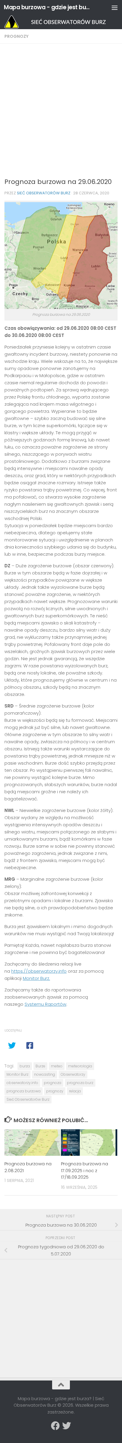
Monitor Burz (17, 1074)
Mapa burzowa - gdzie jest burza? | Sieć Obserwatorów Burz (48, 7)
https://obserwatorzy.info (39, 971)
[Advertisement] (61, 112)
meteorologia (80, 1066)
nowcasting (44, 1074)
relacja (75, 1091)
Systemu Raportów (45, 1004)
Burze (40, 1066)
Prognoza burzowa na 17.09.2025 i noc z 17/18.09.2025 (84, 1170)
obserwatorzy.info (22, 1082)
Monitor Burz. (36, 978)
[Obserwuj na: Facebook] (55, 1425)
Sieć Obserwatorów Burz (43, 193)
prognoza (52, 1082)
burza (25, 1066)
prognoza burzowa (24, 1091)
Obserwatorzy (73, 1074)
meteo (56, 1066)
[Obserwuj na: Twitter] (66, 1425)
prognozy (54, 1091)
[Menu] (114, 7)
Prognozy (16, 36)
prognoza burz (80, 1082)
